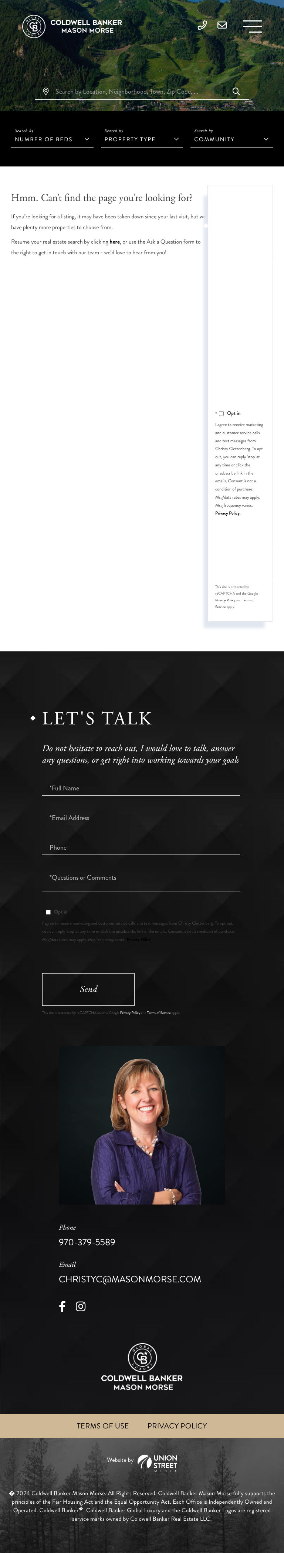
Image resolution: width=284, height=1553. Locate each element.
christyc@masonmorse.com (130, 1273)
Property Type (130, 139)
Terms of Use (103, 1426)
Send (88, 989)
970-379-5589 (87, 1236)
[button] (236, 92)
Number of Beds (43, 139)
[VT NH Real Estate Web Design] (142, 1463)
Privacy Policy (227, 513)
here (114, 242)
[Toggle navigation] (252, 26)
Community (214, 139)
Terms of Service (159, 1012)
